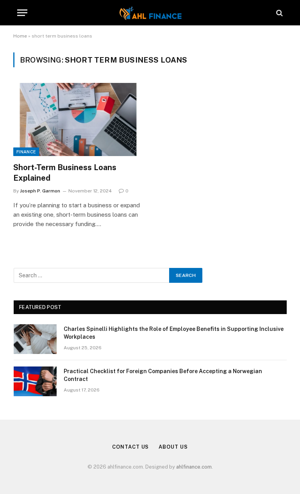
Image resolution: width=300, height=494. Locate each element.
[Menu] (22, 13)
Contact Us (130, 447)
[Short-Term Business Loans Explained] (78, 119)
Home (20, 36)
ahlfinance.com (194, 467)
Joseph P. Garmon (40, 191)
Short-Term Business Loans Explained (64, 173)
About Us (173, 447)
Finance (26, 151)
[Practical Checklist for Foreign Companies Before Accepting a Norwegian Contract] (35, 381)
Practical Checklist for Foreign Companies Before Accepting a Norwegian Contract (163, 375)
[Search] (279, 13)
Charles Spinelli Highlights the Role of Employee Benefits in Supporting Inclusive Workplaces (174, 333)
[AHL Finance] (149, 12)
